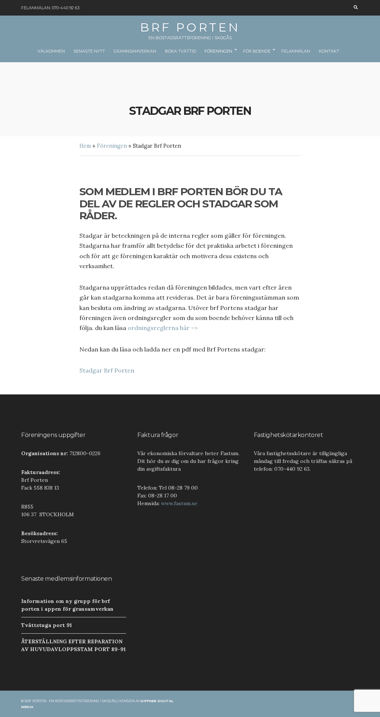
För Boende (257, 51)
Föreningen (218, 51)
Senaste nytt (89, 51)
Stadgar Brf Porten (106, 370)
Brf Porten (190, 27)
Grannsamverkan (135, 51)
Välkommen (51, 51)
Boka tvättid (180, 51)
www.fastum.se (179, 503)
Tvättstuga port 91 (46, 625)
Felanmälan (295, 51)
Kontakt (329, 51)
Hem (85, 146)
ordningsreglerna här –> (163, 327)
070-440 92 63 (65, 7)
